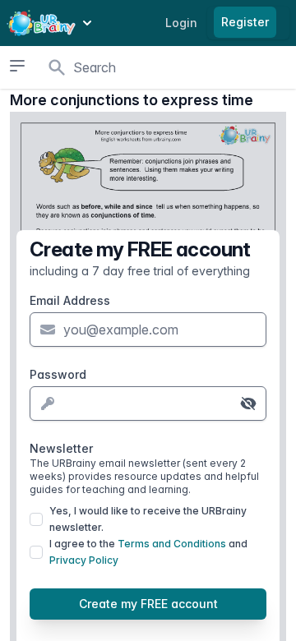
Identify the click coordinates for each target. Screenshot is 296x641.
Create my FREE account (148, 604)
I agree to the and (148, 551)
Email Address (70, 300)
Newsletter (144, 468)
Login (181, 23)
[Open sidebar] (18, 65)
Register (245, 22)
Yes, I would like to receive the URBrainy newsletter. (148, 519)
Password (58, 374)
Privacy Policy (83, 560)
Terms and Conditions (172, 543)
